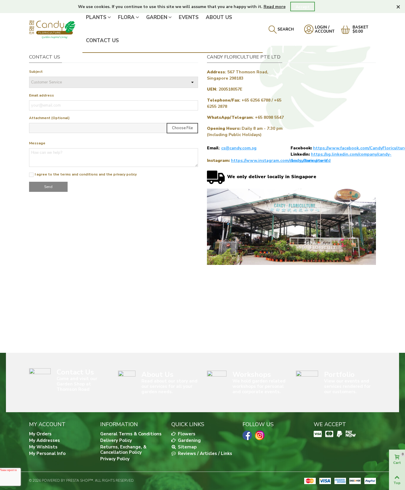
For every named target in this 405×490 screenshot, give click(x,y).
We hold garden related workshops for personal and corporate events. (259, 386)
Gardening (189, 440)
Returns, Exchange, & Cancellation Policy (123, 449)
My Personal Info (47, 453)
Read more (275, 7)
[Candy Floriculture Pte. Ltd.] (55, 29)
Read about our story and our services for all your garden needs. (169, 386)
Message (37, 143)
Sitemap (187, 447)
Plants (96, 17)
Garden (156, 17)
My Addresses (44, 440)
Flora (126, 17)
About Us (219, 17)
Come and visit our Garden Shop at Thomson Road (77, 384)
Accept (303, 7)
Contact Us (102, 40)
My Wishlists (43, 447)
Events (189, 17)
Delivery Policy (116, 440)
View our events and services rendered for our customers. (347, 386)
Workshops (251, 374)
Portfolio (339, 374)
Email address (41, 95)
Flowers (186, 434)
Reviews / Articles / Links (204, 453)
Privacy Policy (115, 459)
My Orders (40, 434)
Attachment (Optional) (49, 118)
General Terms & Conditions (131, 434)
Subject (36, 71)
